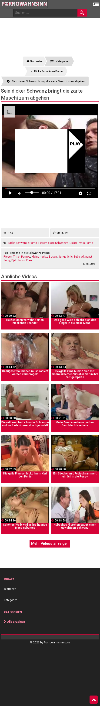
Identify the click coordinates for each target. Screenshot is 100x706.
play (75, 144)
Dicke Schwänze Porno (22, 243)
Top (94, 700)
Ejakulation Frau (21, 260)
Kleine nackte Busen (44, 256)
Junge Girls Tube (69, 256)
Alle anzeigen (16, 621)
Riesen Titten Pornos (16, 256)
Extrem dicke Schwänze (53, 243)
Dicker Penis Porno (81, 243)
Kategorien (10, 600)
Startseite (10, 589)
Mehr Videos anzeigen (50, 543)
